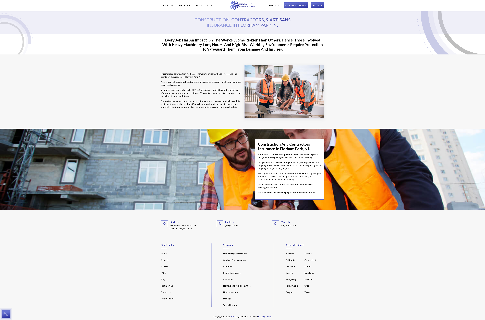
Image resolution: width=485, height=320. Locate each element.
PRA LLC (234, 316)
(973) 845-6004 (232, 225)
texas (307, 292)
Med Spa (227, 298)
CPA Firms (228, 279)
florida (307, 266)
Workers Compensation (234, 260)
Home (164, 253)
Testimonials (167, 285)
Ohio (306, 285)
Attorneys (228, 266)
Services (183, 5)
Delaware (290, 266)
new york (309, 279)
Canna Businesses (231, 273)
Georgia (289, 273)
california (290, 260)
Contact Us (272, 5)
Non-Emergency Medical (235, 253)
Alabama (290, 253)
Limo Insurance (230, 292)
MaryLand (309, 273)
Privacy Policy (167, 298)
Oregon (289, 292)
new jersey (291, 279)
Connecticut (310, 260)
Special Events (230, 305)
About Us (168, 5)
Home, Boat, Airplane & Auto (237, 285)
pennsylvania (292, 285)
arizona (308, 253)
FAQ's (163, 273)
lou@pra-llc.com (288, 225)
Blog (210, 5)
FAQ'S (199, 5)
